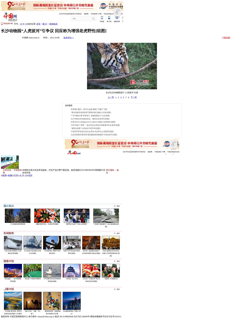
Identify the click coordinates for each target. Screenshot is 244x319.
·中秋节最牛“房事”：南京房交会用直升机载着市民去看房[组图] (95, 125)
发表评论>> (68, 38)
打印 (16, 175)
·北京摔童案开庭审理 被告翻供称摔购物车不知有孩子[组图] (93, 135)
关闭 (30, 175)
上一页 (111, 97)
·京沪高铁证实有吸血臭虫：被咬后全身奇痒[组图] (90, 119)
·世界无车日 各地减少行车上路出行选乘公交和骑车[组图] (92, 122)
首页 (38, 24)
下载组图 (226, 38)
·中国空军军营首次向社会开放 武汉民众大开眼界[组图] (92, 132)
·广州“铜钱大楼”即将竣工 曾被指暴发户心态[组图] (90, 116)
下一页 (134, 97)
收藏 (10, 175)
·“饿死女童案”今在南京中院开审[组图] (85, 128)
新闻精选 (53, 24)
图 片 (45, 24)
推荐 (4, 175)
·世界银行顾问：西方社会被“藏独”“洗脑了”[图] (88, 109)
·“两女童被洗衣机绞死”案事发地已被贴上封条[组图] (90, 112)
